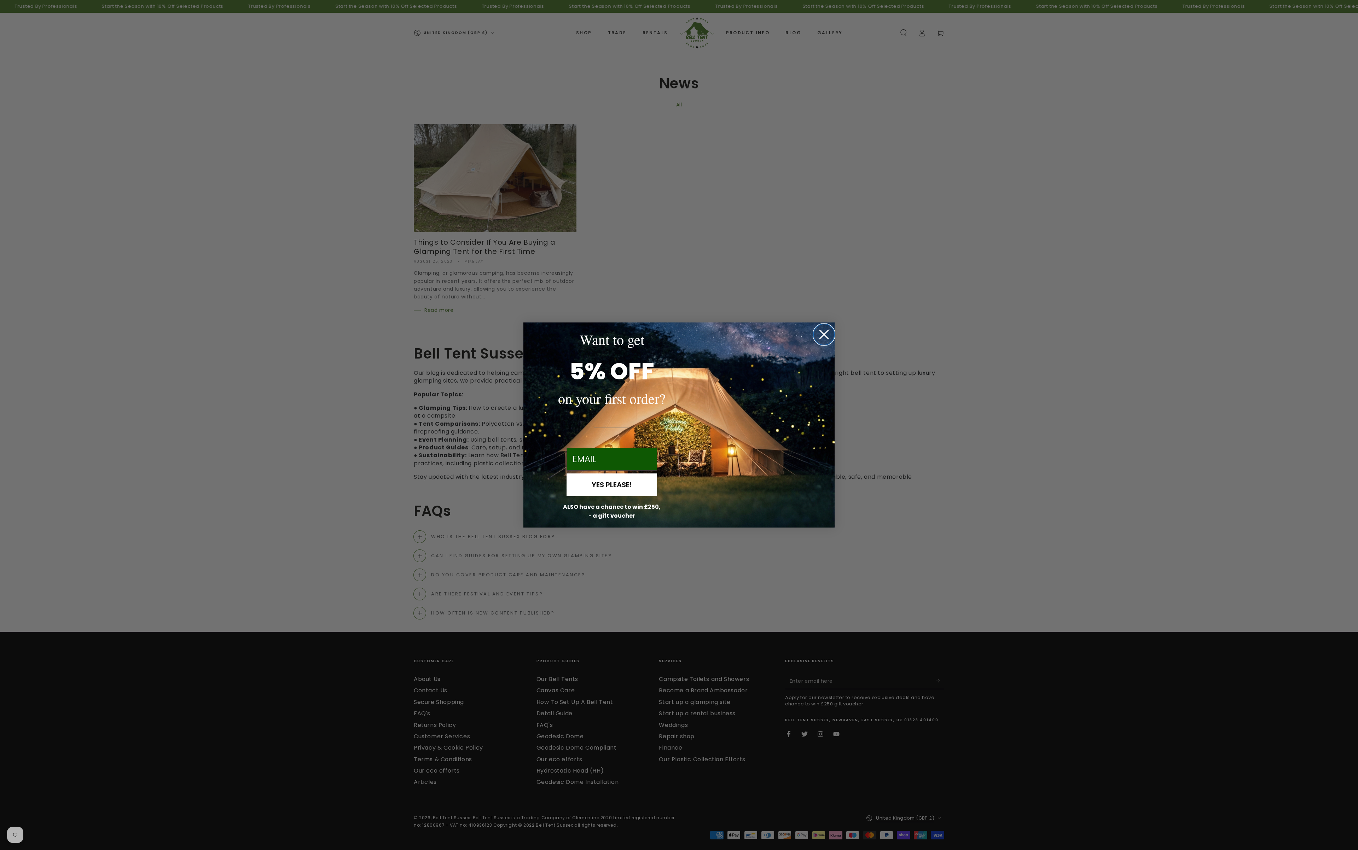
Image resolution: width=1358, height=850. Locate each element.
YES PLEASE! (612, 485)
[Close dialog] (824, 334)
